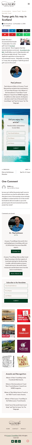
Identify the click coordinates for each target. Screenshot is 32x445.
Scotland (12, 46)
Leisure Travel (16, 11)
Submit (16, 148)
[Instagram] (19, 441)
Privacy (23, 429)
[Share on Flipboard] (5, 34)
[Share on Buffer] (26, 30)
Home (8, 429)
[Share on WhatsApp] (26, 34)
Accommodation (6, 11)
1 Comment (7, 26)
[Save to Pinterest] (12, 34)
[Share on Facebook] (5, 30)
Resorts (24, 11)
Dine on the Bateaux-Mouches (8, 172)
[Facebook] (12, 441)
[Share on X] (19, 30)
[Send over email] (19, 34)
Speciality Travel (6, 13)
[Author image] (2, 24)
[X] (16, 441)
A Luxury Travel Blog (12, 435)
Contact (15, 429)
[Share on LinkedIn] (12, 30)
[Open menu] (28, 3)
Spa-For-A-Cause (25, 171)
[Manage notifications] (28, 441)
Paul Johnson (9, 24)
